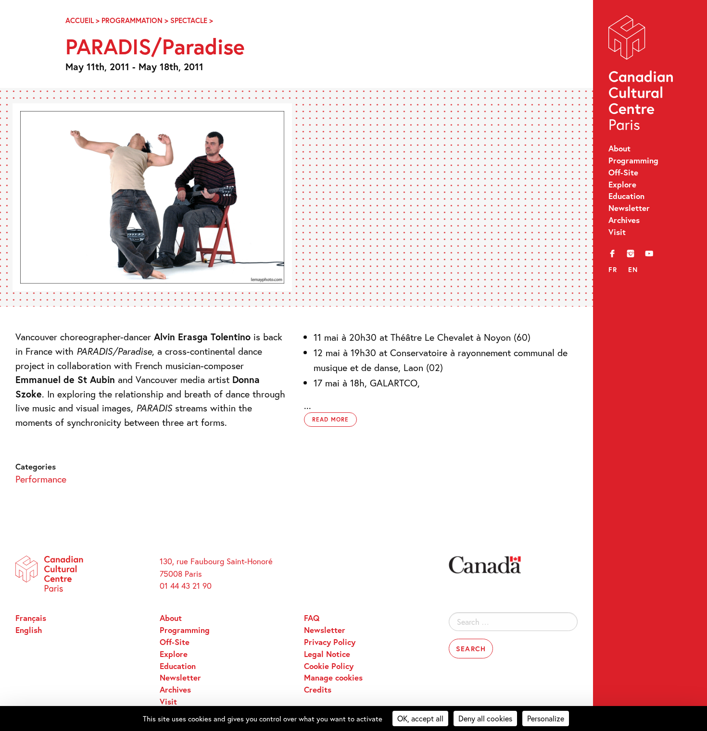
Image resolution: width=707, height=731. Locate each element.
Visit (617, 232)
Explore (622, 184)
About (619, 148)
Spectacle (188, 20)
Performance (40, 478)
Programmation (132, 20)
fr (613, 269)
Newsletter (629, 208)
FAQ (311, 618)
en (633, 269)
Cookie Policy (329, 666)
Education (626, 196)
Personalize (545, 718)
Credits (317, 689)
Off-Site (623, 172)
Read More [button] (330, 419)
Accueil (79, 20)
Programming (633, 160)
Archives (624, 220)
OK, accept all (420, 718)
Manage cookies (333, 677)
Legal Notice (327, 654)
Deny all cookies (485, 718)
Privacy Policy (329, 642)
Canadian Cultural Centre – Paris (641, 75)
